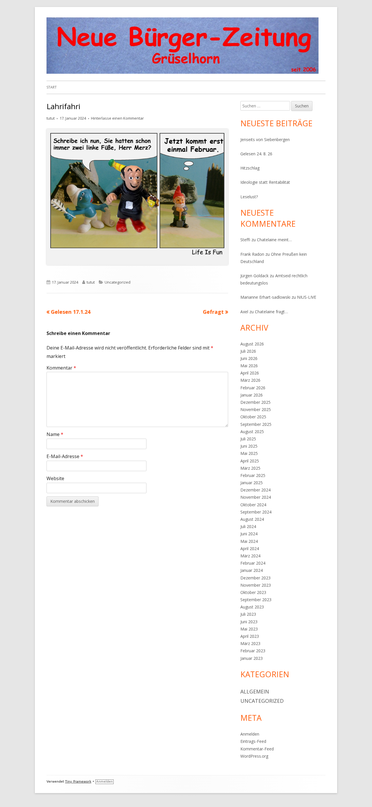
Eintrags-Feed (253, 741)
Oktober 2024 (253, 504)
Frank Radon (252, 254)
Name (54, 434)
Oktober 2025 (253, 416)
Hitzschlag (250, 168)
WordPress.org (254, 756)
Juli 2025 (248, 439)
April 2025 (249, 461)
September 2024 (255, 512)
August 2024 (252, 519)
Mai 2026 (249, 365)
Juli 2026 (248, 351)
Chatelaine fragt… (271, 311)
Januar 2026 (251, 395)
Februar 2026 (252, 387)
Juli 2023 (248, 614)
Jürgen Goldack (254, 275)
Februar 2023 (252, 650)
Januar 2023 (251, 658)
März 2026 (250, 380)
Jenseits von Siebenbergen (265, 139)
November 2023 (255, 585)
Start (51, 87)
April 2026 (249, 373)
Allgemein (254, 691)
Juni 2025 (248, 446)
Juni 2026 (248, 358)
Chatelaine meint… (274, 239)
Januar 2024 (251, 570)
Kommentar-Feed (257, 749)
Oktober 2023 (253, 592)
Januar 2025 (251, 482)
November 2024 (255, 497)
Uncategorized (117, 282)
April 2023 (249, 636)
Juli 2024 (248, 526)
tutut (50, 118)
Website (55, 478)
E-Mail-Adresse (64, 456)
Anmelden (249, 734)
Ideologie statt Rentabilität (265, 182)
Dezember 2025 (255, 402)
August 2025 (252, 431)
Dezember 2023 (255, 578)
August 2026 (252, 344)
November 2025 (255, 409)
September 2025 (255, 424)
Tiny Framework (78, 781)
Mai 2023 (249, 629)
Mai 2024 (249, 541)
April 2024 (249, 548)
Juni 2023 (248, 621)
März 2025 (250, 468)
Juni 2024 (248, 533)
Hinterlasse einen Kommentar (117, 118)
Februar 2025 (252, 475)
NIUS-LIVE (306, 297)
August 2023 (252, 607)
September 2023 (255, 599)
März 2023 (250, 643)
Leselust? (249, 196)
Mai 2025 (249, 453)
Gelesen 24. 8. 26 (256, 153)
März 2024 (250, 556)
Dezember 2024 (255, 490)
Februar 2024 (252, 563)
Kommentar (61, 368)
